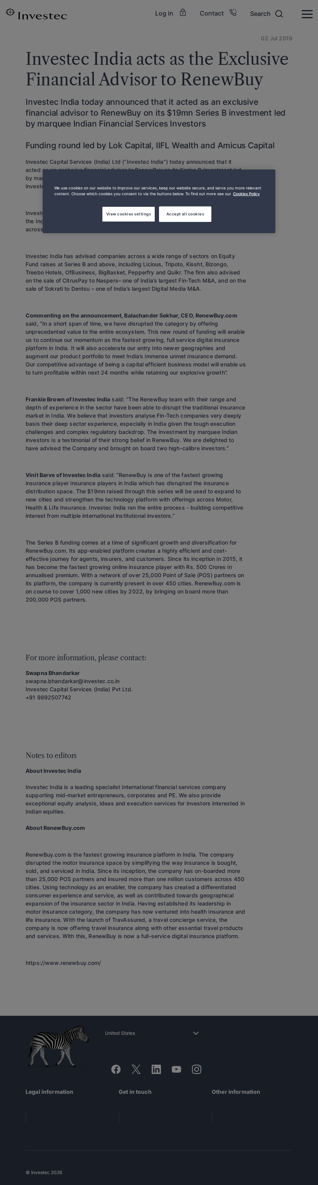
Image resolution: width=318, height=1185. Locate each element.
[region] (159, 201)
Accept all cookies (185, 213)
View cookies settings (128, 213)
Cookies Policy (246, 193)
